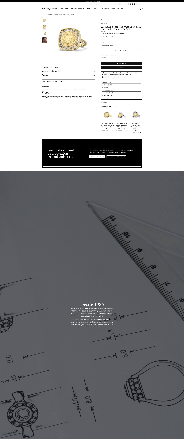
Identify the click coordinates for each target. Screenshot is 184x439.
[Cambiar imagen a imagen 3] (44, 34)
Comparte (105, 102)
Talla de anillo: (104, 42)
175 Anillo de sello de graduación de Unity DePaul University (121, 125)
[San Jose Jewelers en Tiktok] (136, 4)
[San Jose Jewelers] (88, 1)
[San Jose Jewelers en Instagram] (134, 4)
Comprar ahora (121, 67)
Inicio (43, 14)
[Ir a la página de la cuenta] (138, 8)
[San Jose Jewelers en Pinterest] (132, 4)
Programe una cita (116, 76)
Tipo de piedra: (107, 36)
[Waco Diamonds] (97, 1)
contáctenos (124, 76)
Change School (104, 23)
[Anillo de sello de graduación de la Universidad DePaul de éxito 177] (135, 115)
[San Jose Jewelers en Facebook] (130, 4)
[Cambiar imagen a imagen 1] (44, 20)
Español (139, 4)
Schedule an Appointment (121, 50)
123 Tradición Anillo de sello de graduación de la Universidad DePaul (107, 125)
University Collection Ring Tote (50, 88)
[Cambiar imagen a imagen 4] (44, 40)
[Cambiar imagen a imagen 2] (44, 27)
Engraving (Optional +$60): (107, 55)
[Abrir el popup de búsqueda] (135, 8)
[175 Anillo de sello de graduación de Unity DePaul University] (121, 115)
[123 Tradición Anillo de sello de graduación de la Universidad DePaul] (107, 115)
